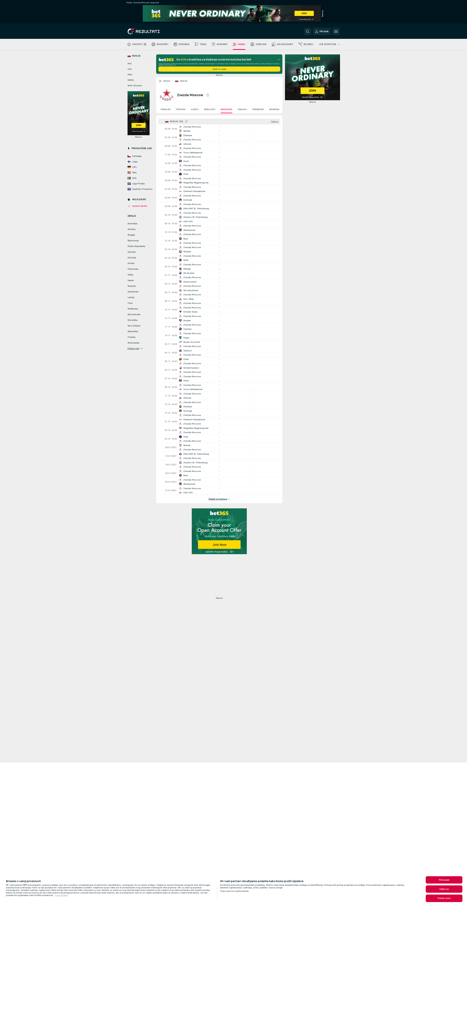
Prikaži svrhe (444, 898)
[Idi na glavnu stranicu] (153, 31)
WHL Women (135, 85)
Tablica (242, 109)
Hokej (166, 81)
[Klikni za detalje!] (219, 129)
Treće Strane (61, 895)
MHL (130, 74)
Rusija (184, 81)
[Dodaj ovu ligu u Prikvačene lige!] (186, 121)
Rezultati (209, 109)
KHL (130, 63)
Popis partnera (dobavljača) (234, 891)
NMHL (131, 80)
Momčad (274, 109)
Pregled (165, 109)
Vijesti (195, 109)
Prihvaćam (444, 880)
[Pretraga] (307, 31)
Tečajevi (181, 109)
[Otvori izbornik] (336, 31)
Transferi (258, 109)
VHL (130, 69)
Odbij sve (444, 889)
